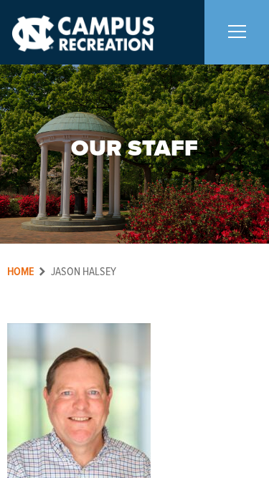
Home (20, 271)
